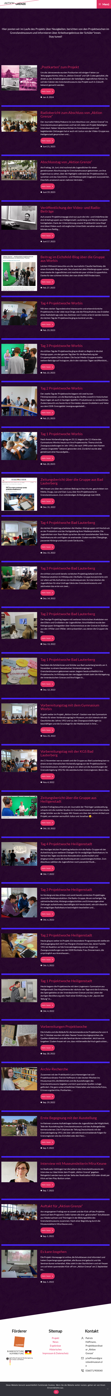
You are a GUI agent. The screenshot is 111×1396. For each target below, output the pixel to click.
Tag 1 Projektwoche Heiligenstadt (66, 981)
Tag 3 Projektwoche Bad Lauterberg (67, 568)
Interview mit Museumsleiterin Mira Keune (73, 1163)
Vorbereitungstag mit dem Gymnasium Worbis (69, 707)
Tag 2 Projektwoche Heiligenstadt (66, 935)
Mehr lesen (46, 91)
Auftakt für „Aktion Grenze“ (61, 1206)
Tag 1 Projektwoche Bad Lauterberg (67, 659)
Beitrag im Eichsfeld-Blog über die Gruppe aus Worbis (72, 259)
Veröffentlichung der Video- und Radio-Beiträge (70, 209)
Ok (56, 1392)
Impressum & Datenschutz (55, 1353)
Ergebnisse (55, 1345)
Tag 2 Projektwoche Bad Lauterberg (67, 614)
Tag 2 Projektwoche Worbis (61, 388)
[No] (107, 1388)
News (55, 1341)
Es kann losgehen (53, 1251)
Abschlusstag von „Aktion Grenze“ (66, 162)
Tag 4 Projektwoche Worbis (61, 303)
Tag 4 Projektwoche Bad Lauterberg (67, 522)
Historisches (55, 1349)
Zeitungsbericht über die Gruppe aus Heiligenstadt (68, 799)
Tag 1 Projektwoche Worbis (61, 434)
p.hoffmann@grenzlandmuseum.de (94, 1362)
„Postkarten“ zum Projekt (59, 67)
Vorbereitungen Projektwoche (63, 1026)
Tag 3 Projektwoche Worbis (61, 345)
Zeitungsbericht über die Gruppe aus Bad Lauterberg (71, 481)
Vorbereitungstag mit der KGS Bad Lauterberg (66, 753)
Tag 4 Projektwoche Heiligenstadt (66, 844)
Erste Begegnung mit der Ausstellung (68, 1118)
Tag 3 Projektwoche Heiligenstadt (66, 889)
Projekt (55, 1338)
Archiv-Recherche (54, 1069)
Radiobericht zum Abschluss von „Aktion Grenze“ (71, 114)
